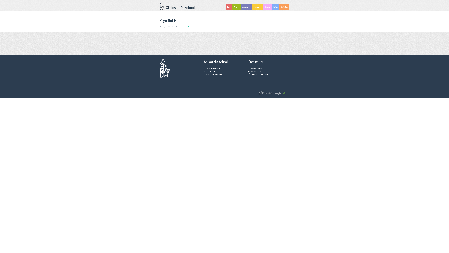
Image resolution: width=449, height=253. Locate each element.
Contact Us (284, 7)
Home (229, 7)
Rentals (275, 7)
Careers (267, 7)
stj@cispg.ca (255, 71)
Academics (245, 7)
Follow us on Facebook (259, 74)
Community (257, 7)
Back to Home (193, 27)
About (236, 7)
